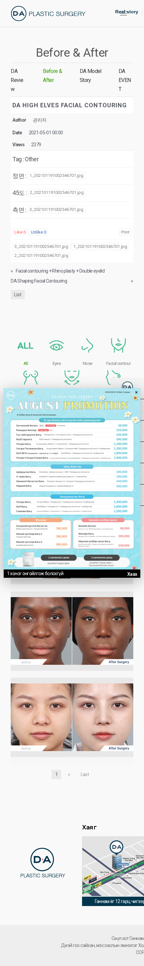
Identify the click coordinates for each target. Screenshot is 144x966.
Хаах (132, 574)
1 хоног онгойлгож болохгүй (35, 573)
